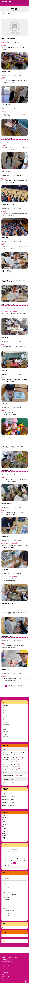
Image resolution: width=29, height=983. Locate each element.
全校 (5, 734)
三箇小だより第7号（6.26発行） (14, 757)
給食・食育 (6, 731)
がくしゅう (6, 736)
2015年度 (5, 835)
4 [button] (11, 686)
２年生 (5, 710)
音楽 (5, 729)
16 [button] (19, 686)
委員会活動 (6, 724)
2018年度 (5, 830)
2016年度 (5, 833)
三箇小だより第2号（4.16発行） (11, 769)
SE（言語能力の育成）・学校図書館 (11, 739)
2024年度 (5, 819)
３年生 (5, 712)
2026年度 (5, 816)
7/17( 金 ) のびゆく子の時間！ (8, 805)
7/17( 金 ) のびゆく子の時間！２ (8, 802)
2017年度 (5, 832)
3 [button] (9, 686)
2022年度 (5, 823)
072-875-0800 (8, 962)
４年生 (5, 715)
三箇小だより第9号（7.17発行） (14, 752)
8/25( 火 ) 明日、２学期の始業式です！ (10, 793)
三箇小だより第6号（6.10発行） (14, 759)
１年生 (5, 708)
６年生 (5, 720)
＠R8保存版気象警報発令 (13, 775)
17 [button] (21, 686)
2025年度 (5, 817)
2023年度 (5, 821)
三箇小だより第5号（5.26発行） (11, 762)
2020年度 (5, 826)
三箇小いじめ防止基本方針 (11, 782)
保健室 (5, 727)
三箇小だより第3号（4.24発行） (11, 766)
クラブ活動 (6, 722)
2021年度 (5, 824)
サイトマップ (5, 966)
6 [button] (14, 686)
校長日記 (6, 705)
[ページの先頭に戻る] (27, 981)
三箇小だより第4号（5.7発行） (11, 764)
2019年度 (5, 828)
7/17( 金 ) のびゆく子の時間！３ (8, 799)
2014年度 (5, 837)
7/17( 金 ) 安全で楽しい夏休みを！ (9, 796)
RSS (6, 941)
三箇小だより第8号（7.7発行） (14, 754)
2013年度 (5, 839)
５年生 (5, 717)
